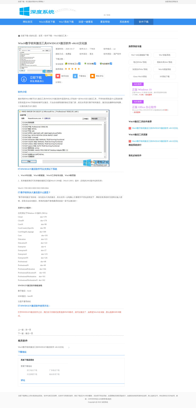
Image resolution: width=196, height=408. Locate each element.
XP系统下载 (165, 77)
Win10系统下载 (47, 21)
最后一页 (29, 333)
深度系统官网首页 (171, 2)
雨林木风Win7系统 (164, 62)
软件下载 (144, 21)
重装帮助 (105, 21)
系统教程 (124, 21)
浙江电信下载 (32, 370)
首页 (40, 36)
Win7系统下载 (66, 21)
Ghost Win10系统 (140, 77)
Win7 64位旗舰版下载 (140, 55)
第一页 (28, 330)
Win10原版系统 (165, 69)
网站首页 (28, 21)
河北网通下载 (32, 374)
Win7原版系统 (164, 55)
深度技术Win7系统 (140, 69)
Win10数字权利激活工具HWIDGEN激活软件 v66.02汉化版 (156, 128)
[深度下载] (47, 11)
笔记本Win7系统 (140, 62)
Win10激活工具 (60, 36)
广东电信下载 (54, 370)
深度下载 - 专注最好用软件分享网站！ (31, 2)
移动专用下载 (54, 374)
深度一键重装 (86, 21)
